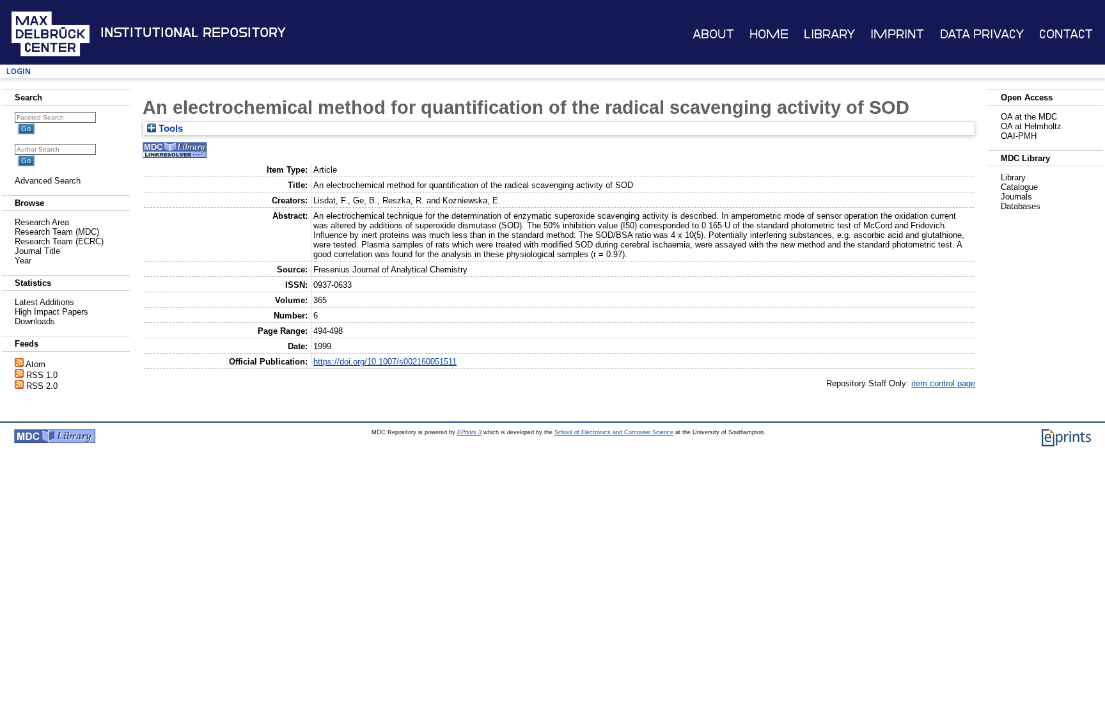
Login (18, 71)
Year (23, 260)
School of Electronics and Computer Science (613, 432)
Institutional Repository (193, 32)
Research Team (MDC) (57, 232)
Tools (169, 128)
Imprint (897, 34)
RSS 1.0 (42, 375)
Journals (1016, 196)
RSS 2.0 (42, 386)
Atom (35, 364)
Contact (1066, 34)
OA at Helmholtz (1031, 126)
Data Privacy (982, 34)
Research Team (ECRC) (59, 241)
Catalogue (1019, 187)
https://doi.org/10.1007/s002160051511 (385, 361)
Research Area (42, 222)
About (713, 34)
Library (829, 34)
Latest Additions (44, 302)
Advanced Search (48, 180)
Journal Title (37, 251)
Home (768, 34)
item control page (943, 383)
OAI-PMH (1019, 136)
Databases (1020, 206)
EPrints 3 (469, 432)
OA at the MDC (1029, 117)
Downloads (35, 321)
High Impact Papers (51, 312)
